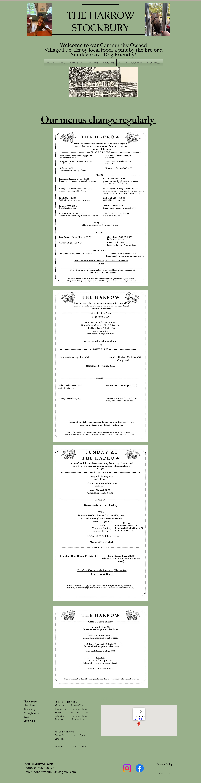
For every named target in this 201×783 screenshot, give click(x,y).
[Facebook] (139, 768)
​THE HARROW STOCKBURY (100, 21)
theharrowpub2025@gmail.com (54, 772)
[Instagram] (127, 768)
